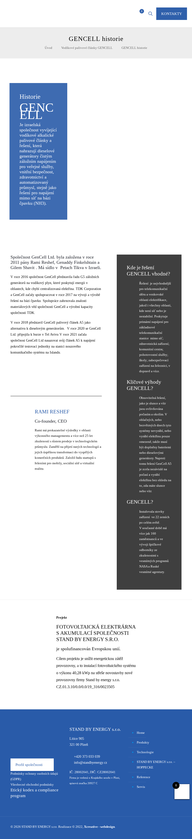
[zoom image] (32, 653)
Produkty (143, 742)
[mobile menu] (122, 13)
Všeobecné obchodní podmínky (32, 784)
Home (141, 733)
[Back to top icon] (168, 829)
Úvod (48, 48)
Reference (143, 777)
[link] (32, 653)
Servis (141, 787)
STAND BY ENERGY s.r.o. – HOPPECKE (156, 764)
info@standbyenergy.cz (90, 762)
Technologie (145, 752)
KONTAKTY (171, 14)
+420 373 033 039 (87, 756)
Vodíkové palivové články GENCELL (86, 48)
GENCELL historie (134, 48)
